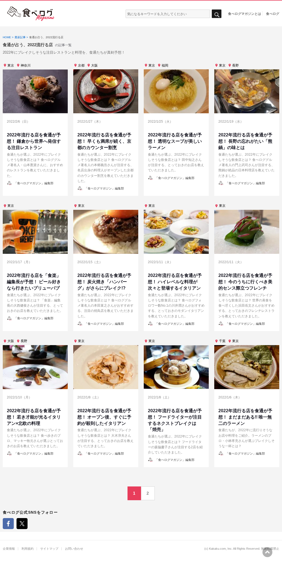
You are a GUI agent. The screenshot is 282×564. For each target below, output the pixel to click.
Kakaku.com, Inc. (220, 548)
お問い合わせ (74, 548)
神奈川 (26, 65)
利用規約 (27, 548)
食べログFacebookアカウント (8, 523)
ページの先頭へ (267, 552)
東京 (10, 65)
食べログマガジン (31, 14)
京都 (81, 65)
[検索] (216, 14)
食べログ (272, 13)
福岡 (165, 65)
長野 (235, 65)
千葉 (222, 341)
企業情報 (9, 548)
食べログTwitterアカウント (22, 523)
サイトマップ (49, 548)
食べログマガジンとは (244, 13)
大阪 (94, 65)
